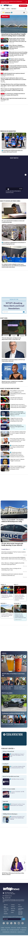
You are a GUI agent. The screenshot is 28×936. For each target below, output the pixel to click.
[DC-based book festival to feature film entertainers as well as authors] (14, 379)
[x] (11, 923)
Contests (13, 904)
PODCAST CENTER (7, 748)
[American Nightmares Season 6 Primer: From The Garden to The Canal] (14, 757)
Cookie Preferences (21, 931)
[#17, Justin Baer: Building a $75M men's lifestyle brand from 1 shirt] (14, 770)
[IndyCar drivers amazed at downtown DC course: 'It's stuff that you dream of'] (4, 61)
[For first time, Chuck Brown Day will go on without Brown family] (5, 450)
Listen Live (7, 12)
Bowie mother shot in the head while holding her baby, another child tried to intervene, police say (13, 558)
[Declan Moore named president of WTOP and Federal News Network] (14, 357)
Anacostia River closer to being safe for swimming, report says (11, 569)
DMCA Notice (3, 929)
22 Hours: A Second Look (8, 751)
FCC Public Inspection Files (14, 929)
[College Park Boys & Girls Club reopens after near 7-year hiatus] (5, 423)
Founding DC (6, 763)
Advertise (6, 913)
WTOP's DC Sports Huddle (9, 788)
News (3, 8)
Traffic (8, 8)
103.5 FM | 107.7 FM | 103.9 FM (20, 913)
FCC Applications (23, 929)
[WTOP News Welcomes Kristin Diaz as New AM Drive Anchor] (14, 863)
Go (23, 919)
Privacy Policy (7, 927)
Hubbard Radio (24, 927)
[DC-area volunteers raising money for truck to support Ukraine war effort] (5, 436)
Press (19, 904)
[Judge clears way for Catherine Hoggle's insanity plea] (5, 464)
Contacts (13, 906)
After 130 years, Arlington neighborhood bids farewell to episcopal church (12, 563)
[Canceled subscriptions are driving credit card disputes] (5, 402)
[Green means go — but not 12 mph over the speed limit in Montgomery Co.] (7, 590)
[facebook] (4, 923)
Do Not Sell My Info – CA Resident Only (10, 931)
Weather (13, 8)
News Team (6, 909)
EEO (8, 929)
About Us (6, 904)
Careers (5, 911)
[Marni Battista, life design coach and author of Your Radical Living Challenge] (14, 820)
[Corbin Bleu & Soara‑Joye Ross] (14, 782)
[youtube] (19, 923)
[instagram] (7, 923)
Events (12, 912)
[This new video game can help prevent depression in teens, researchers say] (14, 335)
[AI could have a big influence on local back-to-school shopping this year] (14, 240)
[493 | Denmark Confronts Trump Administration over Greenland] (14, 807)
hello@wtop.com (8, 895)
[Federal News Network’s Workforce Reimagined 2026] (5, 429)
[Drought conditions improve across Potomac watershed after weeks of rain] (7, 609)
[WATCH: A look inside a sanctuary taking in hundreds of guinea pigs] (20, 684)
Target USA (5, 801)
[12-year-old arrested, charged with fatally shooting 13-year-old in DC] (14, 541)
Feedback (2, 927)
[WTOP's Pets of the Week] (7, 722)
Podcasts (20, 906)
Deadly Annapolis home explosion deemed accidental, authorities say (12, 574)
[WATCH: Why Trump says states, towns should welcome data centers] (7, 684)
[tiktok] (15, 923)
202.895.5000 (7, 897)
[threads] (23, 923)
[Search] (25, 9)
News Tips (13, 908)
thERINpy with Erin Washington (10, 814)
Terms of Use (13, 927)
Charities (13, 910)
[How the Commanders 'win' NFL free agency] (14, 795)
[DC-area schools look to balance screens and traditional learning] (14, 218)
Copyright (18, 927)
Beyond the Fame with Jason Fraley (11, 776)
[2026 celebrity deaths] (20, 722)
